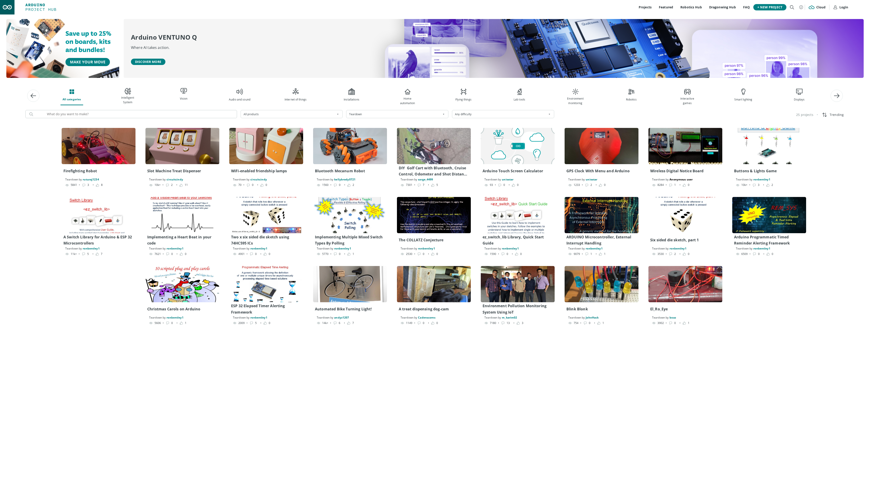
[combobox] (292, 114)
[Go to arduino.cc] (7, 7)
